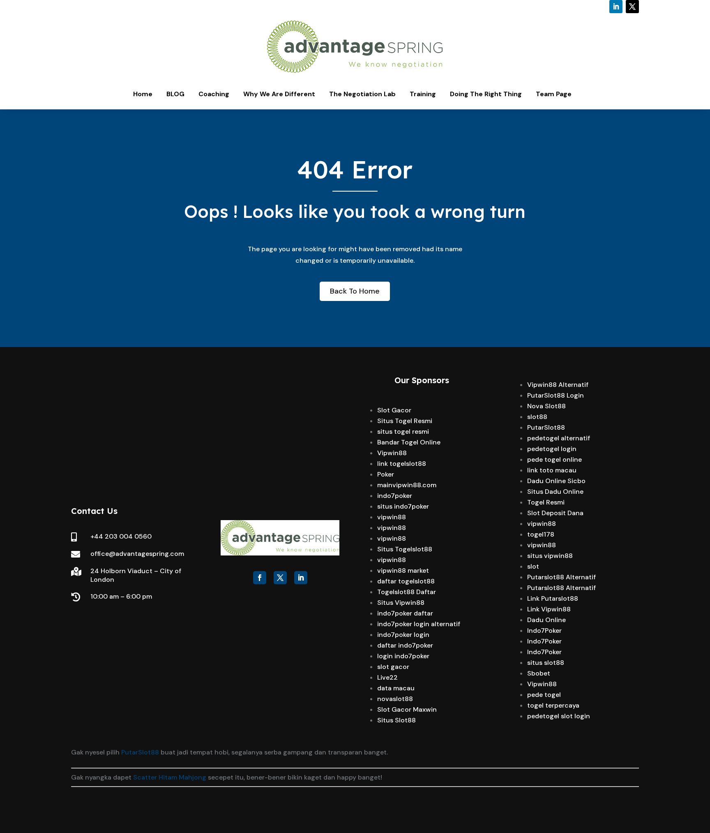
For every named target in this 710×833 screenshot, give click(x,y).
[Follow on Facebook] (259, 577)
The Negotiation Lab (362, 94)
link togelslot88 (401, 463)
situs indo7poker (403, 506)
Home (142, 94)
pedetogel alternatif (558, 438)
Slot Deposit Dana (555, 513)
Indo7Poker (544, 630)
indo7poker (394, 495)
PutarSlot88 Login (555, 395)
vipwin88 (391, 517)
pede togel (544, 694)
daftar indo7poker (405, 645)
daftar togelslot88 (406, 581)
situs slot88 (545, 662)
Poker (385, 474)
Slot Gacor (394, 410)
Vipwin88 (392, 453)
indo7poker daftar (405, 613)
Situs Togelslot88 (404, 549)
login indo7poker (403, 656)
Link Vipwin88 (549, 609)
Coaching (213, 94)
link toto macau (551, 470)
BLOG (175, 94)
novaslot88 (395, 698)
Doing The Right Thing (486, 94)
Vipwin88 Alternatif (557, 384)
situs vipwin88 (550, 555)
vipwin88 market (403, 570)
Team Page (554, 94)
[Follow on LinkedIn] (615, 6)
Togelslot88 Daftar (406, 592)
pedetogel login (551, 448)
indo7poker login (403, 634)
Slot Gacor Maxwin (407, 709)
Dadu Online (546, 619)
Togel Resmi (546, 502)
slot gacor (393, 666)
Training (423, 94)
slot (533, 566)
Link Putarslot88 (552, 598)
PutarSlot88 (546, 427)
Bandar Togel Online (408, 442)
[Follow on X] (632, 6)
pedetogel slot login (558, 716)
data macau (396, 688)
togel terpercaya (553, 705)
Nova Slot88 (546, 406)
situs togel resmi (403, 431)
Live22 (387, 677)
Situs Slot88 (396, 720)
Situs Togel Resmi (404, 420)
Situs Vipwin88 (400, 602)
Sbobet (538, 673)
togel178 (540, 534)
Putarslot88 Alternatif (561, 577)
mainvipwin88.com (406, 485)
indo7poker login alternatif (418, 624)
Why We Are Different (279, 94)
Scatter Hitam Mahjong (169, 777)
